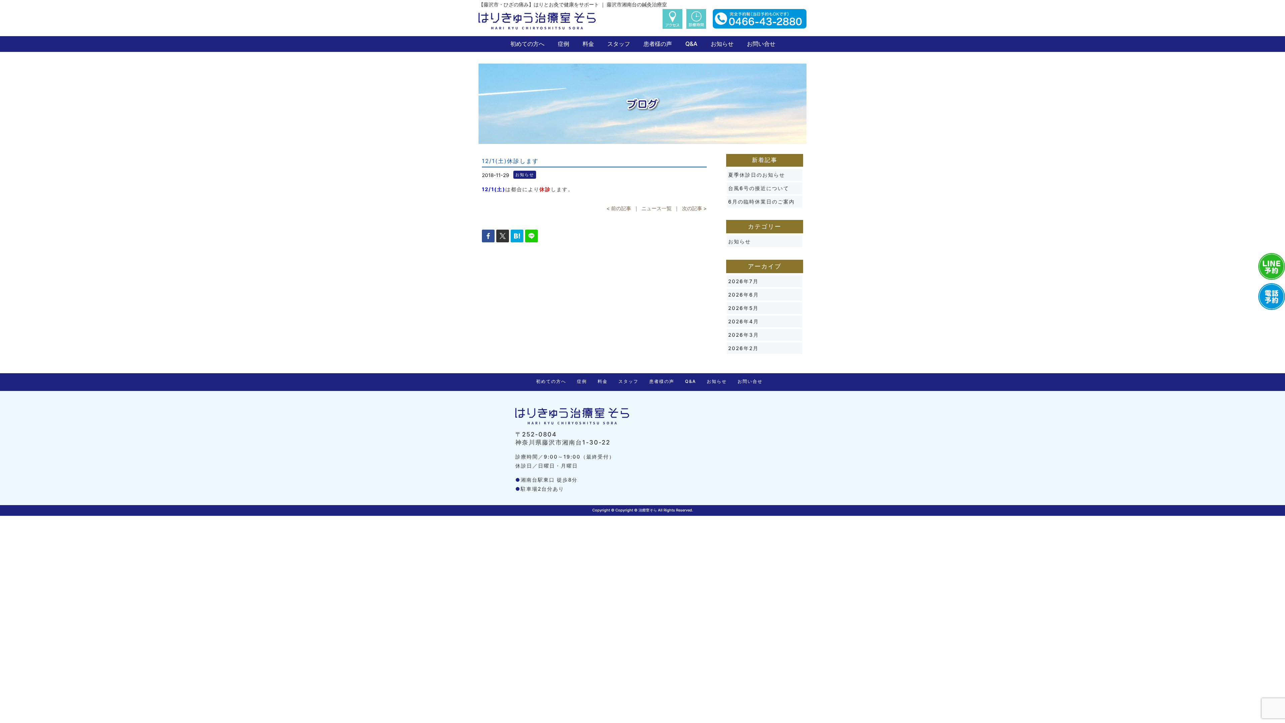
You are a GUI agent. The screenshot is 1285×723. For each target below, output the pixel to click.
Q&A (691, 43)
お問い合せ (761, 43)
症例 (563, 43)
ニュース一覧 (656, 208)
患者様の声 (658, 43)
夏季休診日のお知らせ (756, 175)
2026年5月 (743, 308)
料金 (588, 43)
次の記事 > (694, 208)
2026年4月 (743, 321)
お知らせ (722, 43)
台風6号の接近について (758, 188)
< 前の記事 (618, 208)
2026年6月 (743, 295)
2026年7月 (743, 281)
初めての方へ (527, 43)
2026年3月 (743, 335)
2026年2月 (743, 348)
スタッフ (618, 43)
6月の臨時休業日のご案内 (761, 201)
